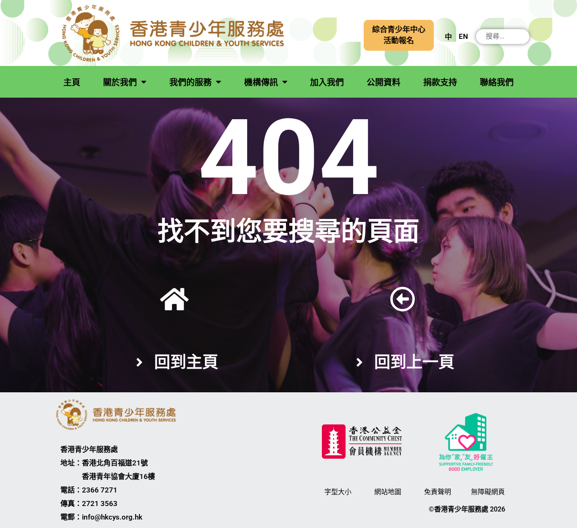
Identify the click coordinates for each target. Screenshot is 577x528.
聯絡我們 (497, 82)
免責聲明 (437, 492)
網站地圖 (387, 492)
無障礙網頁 (488, 492)
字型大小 (337, 492)
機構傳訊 (261, 82)
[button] (399, 35)
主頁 (71, 82)
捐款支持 (440, 82)
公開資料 (383, 82)
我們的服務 (190, 82)
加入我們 (327, 82)
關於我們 (120, 82)
